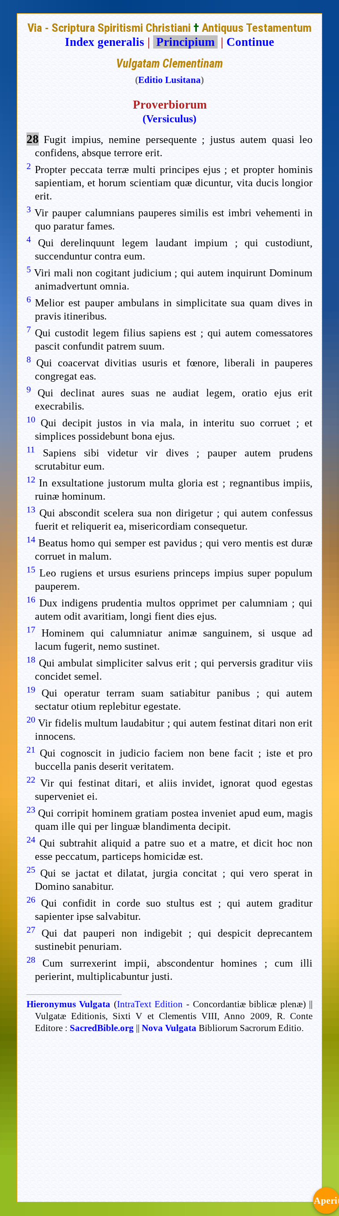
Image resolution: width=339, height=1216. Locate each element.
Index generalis (104, 42)
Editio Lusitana (169, 80)
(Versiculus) (169, 118)
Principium (185, 42)
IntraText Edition (150, 1004)
